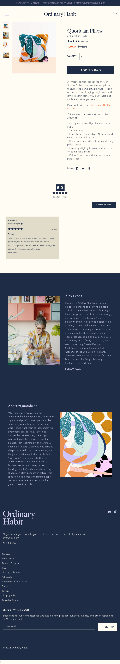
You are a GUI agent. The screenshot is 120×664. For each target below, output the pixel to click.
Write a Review (107, 205)
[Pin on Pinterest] (89, 168)
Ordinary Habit (20, 647)
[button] (90, 41)
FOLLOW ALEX (73, 368)
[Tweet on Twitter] (83, 168)
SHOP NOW (10, 543)
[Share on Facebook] (77, 168)
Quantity (71, 55)
